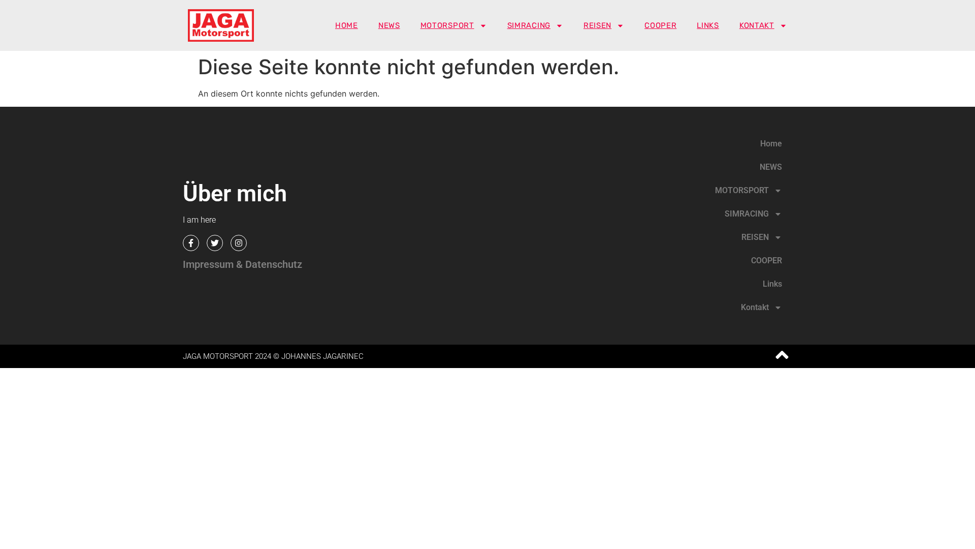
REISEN (597, 25)
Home (346, 25)
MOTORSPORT (447, 25)
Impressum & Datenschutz (242, 264)
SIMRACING (528, 25)
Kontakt (756, 25)
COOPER (660, 25)
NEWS (389, 25)
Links (708, 25)
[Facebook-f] (191, 243)
